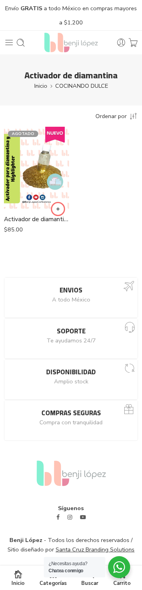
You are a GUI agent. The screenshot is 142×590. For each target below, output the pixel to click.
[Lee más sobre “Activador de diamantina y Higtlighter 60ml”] (58, 209)
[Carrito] (133, 43)
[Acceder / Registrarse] (121, 43)
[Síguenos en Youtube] (83, 517)
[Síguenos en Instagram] (69, 517)
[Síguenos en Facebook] (58, 517)
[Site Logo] (71, 473)
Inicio (40, 86)
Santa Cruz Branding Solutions (95, 549)
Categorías (53, 583)
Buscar (89, 583)
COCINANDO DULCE (81, 86)
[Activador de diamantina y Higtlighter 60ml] (36, 168)
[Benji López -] (71, 42)
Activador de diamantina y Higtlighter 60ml (36, 219)
